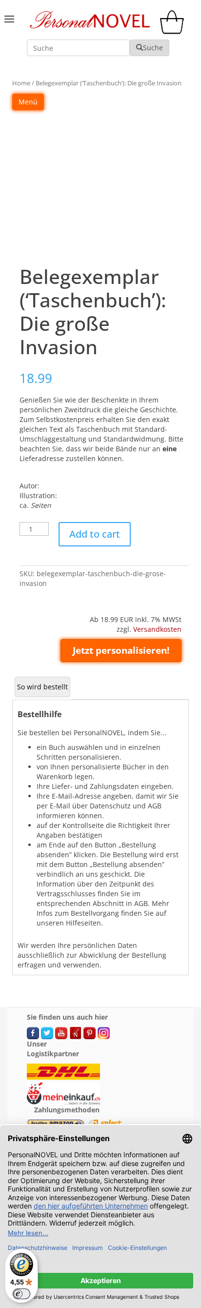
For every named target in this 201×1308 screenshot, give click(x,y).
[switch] (21, 1293)
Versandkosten (157, 629)
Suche (153, 47)
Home (21, 83)
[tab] (42, 687)
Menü (28, 101)
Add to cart (94, 534)
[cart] (174, 31)
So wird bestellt (42, 686)
